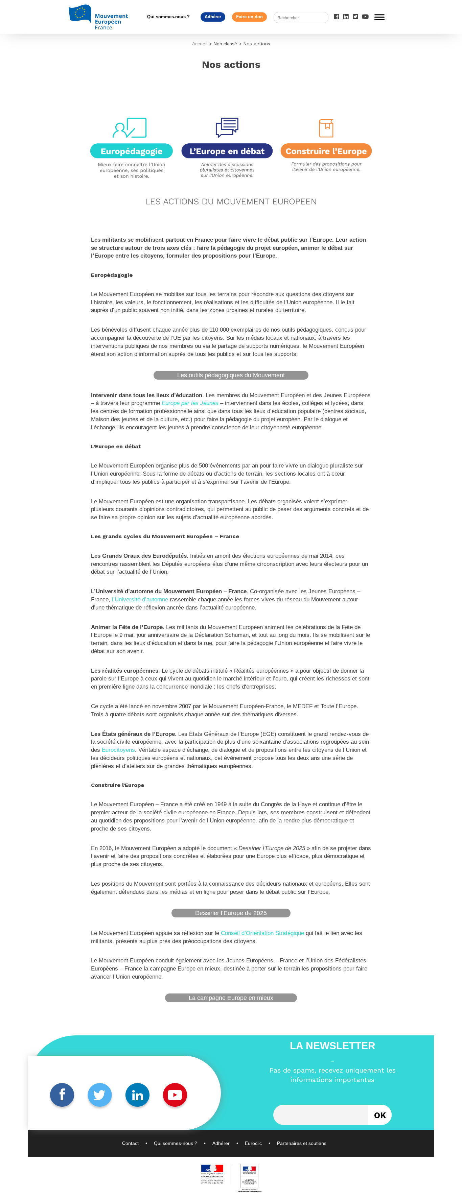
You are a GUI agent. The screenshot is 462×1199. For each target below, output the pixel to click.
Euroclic (253, 1143)
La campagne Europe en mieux (231, 997)
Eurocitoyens (118, 750)
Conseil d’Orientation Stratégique (262, 933)
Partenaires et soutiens (301, 1143)
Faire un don (249, 16)
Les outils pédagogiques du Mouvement (231, 375)
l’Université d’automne (140, 599)
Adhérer (213, 16)
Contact (130, 1143)
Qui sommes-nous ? (168, 16)
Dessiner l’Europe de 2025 (231, 913)
